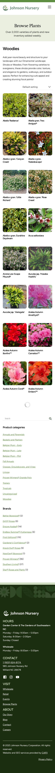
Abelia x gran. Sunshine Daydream (14, 237)
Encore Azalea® (10, 526)
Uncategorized (10, 494)
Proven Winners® (11, 559)
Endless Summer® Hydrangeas (17, 532)
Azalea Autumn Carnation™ (35, 352)
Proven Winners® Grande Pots (17, 477)
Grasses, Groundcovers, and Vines (19, 467)
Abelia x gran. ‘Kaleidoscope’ (35, 160)
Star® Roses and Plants (14, 570)
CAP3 (45, 752)
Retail (6, 694)
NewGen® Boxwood (12, 553)
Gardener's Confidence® (14, 543)
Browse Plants (10, 704)
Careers (7, 729)
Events (6, 699)
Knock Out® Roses (11, 548)
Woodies (7, 499)
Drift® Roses (9, 521)
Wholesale (8, 689)
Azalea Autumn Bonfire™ (10, 352)
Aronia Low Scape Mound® (11, 275)
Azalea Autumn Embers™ (35, 390)
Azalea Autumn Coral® (13, 388)
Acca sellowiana (36, 235)
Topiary (6, 483)
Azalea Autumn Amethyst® (35, 313)
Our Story (7, 714)
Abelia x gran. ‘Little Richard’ (12, 199)
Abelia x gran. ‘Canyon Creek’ (13, 160)
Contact (7, 724)
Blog (5, 719)
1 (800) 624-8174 (12, 662)
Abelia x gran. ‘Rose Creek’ (37, 199)
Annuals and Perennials (13, 434)
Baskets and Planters (12, 440)
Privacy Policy (45, 759)
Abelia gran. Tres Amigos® (36, 122)
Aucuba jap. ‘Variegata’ (14, 312)
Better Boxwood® (11, 516)
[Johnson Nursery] (21, 10)
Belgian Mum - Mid (12, 456)
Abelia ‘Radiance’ (11, 120)
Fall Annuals (8, 461)
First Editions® (10, 537)
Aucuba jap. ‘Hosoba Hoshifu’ (38, 275)
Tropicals (7, 488)
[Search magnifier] (50, 419)
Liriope (6, 472)
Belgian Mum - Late (12, 450)
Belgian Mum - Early (12, 445)
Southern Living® (11, 564)
